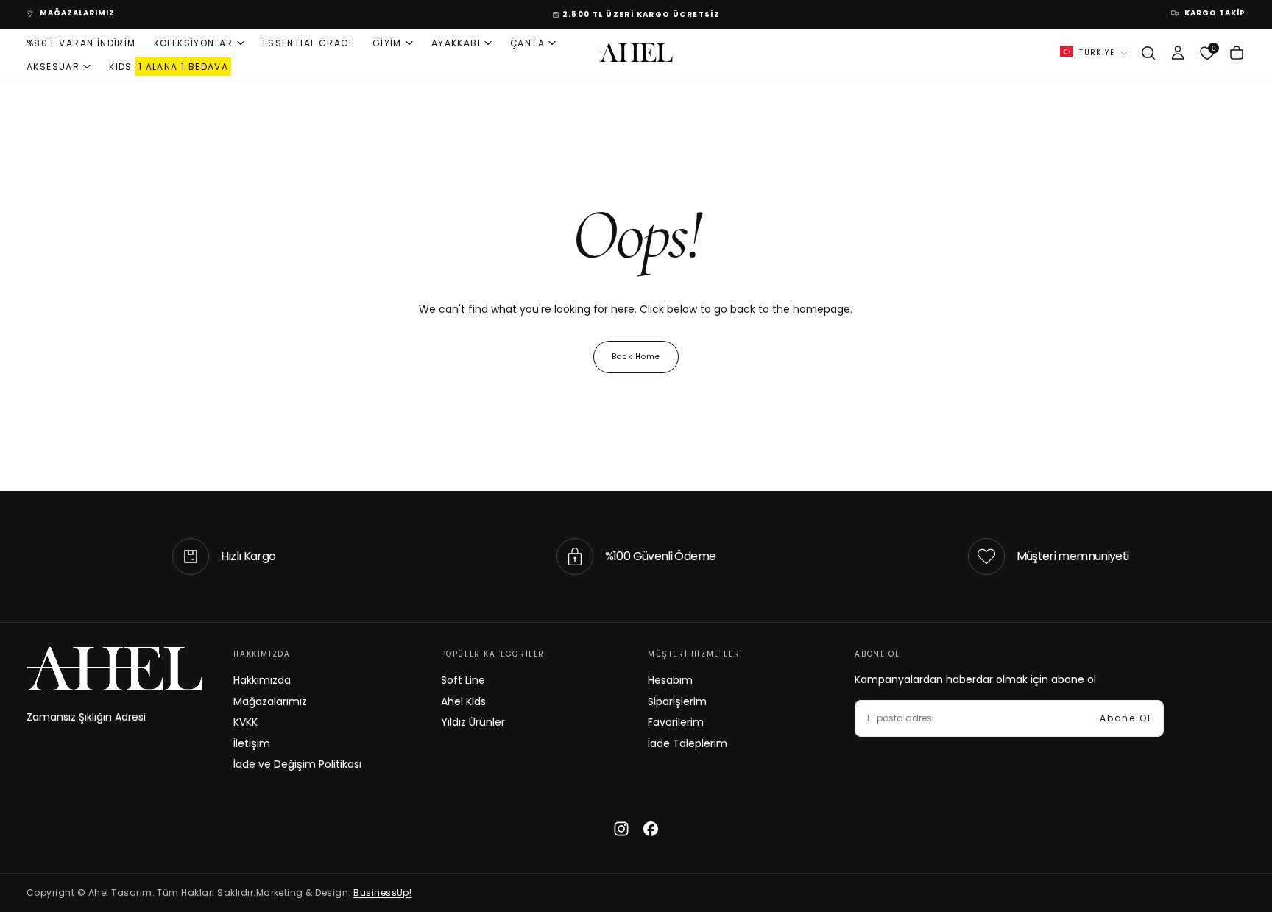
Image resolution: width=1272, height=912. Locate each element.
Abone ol (1125, 718)
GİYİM (387, 42)
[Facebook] (651, 829)
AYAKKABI (456, 42)
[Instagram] (621, 829)
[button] (1148, 53)
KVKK (245, 722)
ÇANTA (527, 42)
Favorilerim (676, 722)
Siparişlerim (677, 701)
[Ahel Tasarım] (114, 668)
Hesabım (670, 680)
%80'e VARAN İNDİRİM (81, 42)
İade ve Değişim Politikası (297, 764)
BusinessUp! (382, 892)
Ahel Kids (463, 701)
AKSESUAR (53, 66)
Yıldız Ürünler (473, 722)
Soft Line (463, 680)
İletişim (251, 743)
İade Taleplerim (687, 743)
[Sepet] (1237, 53)
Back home (636, 356)
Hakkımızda (262, 680)
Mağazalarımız (270, 701)
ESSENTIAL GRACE (309, 42)
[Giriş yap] (1178, 53)
